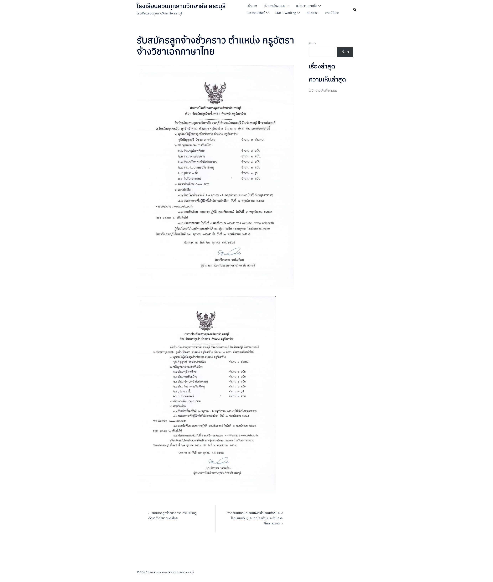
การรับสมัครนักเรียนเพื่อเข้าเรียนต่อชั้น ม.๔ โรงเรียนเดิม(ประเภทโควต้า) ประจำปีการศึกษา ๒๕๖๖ (255, 518)
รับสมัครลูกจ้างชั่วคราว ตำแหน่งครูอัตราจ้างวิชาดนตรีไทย (172, 516)
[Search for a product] (354, 9)
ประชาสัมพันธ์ (255, 13)
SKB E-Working (285, 13)
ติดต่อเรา (313, 13)
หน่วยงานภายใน (306, 6)
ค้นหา (312, 43)
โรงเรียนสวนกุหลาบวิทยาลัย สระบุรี (181, 6)
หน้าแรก (251, 6)
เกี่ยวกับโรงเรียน (274, 6)
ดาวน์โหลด (332, 13)
